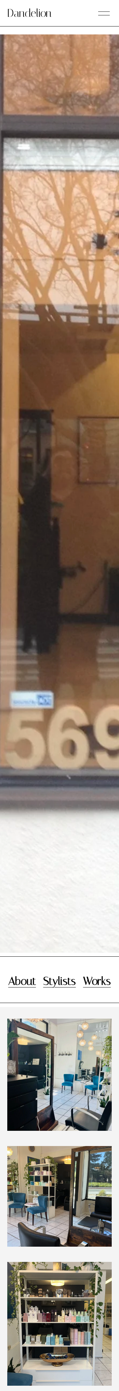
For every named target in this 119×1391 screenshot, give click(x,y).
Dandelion (29, 13)
